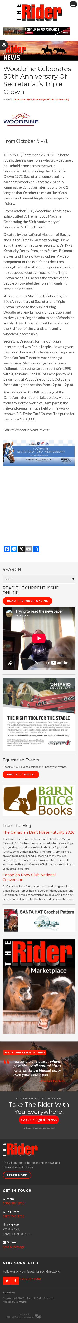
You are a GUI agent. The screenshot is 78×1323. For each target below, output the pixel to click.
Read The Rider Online (27, 600)
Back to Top (9, 1292)
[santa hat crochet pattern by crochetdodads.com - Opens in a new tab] (39, 919)
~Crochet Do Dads (52, 1081)
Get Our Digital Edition (39, 1120)
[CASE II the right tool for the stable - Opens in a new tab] (39, 714)
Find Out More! (21, 774)
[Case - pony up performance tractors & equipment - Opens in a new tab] (36, 30)
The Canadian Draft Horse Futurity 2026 (38, 832)
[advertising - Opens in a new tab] (39, 986)
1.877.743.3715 (13, 1216)
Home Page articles (43, 99)
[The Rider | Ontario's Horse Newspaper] (39, 50)
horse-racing (62, 99)
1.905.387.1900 (13, 1203)
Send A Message (14, 1247)
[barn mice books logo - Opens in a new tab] (39, 800)
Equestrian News (23, 99)
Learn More (17, 1175)
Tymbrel (22, 1301)
